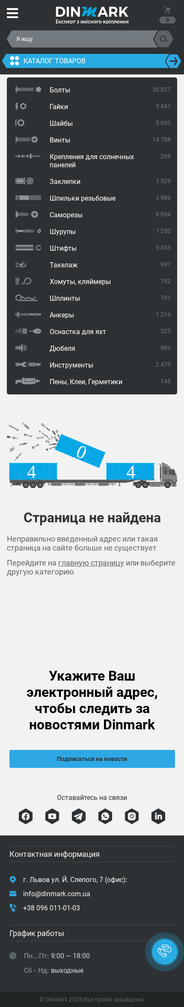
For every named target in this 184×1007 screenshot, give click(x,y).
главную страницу (91, 562)
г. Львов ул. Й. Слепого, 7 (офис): (75, 880)
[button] (165, 952)
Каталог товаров (55, 61)
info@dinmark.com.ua (56, 894)
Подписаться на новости (92, 758)
